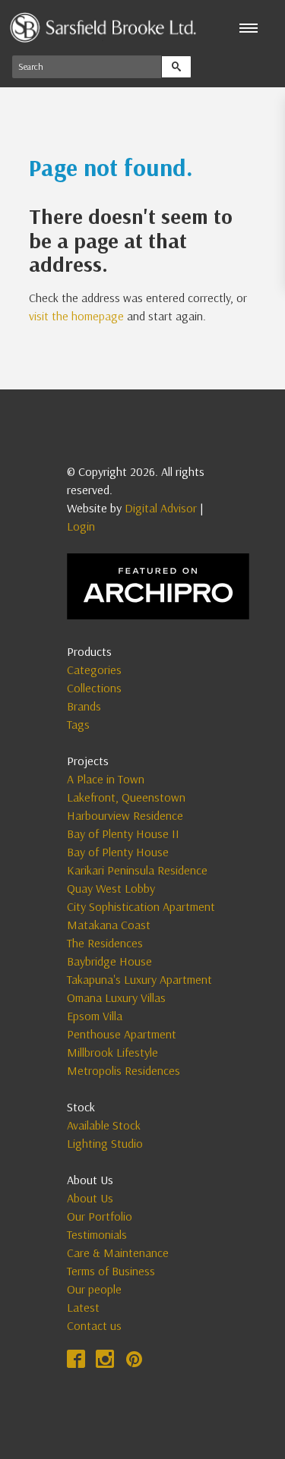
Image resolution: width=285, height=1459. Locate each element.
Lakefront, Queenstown (126, 797)
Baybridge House (109, 961)
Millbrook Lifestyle (112, 1052)
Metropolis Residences (123, 1070)
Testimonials (97, 1234)
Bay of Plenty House (118, 851)
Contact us (94, 1325)
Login (81, 526)
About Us (90, 1197)
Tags (78, 724)
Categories (94, 669)
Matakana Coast (108, 924)
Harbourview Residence (125, 815)
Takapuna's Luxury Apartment (139, 979)
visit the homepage (76, 315)
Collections (94, 687)
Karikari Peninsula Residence (137, 870)
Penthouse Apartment (121, 1033)
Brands (84, 706)
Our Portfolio (99, 1216)
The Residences (105, 942)
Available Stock (104, 1125)
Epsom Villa (94, 1015)
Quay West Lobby (111, 888)
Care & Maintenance (118, 1252)
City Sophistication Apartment (141, 906)
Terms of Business (111, 1270)
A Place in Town (105, 778)
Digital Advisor (161, 507)
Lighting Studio (105, 1143)
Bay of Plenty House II (123, 833)
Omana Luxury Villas (116, 997)
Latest (83, 1307)
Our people (94, 1289)
